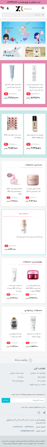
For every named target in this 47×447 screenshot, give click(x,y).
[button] (4, 8)
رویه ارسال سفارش (17, 373)
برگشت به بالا (21, 360)
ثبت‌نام (5, 400)
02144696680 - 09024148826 (23, 427)
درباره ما (21, 377)
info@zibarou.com (27, 431)
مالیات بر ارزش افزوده (37, 384)
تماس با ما (41, 381)
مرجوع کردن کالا (18, 381)
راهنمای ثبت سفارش (37, 373)
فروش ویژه (41, 377)
